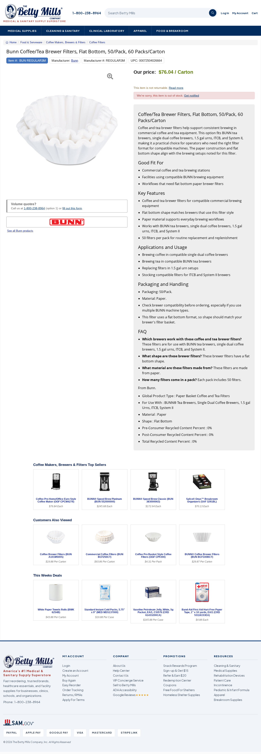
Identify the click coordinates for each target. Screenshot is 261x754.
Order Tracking (72, 690)
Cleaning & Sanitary (63, 30)
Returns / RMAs (72, 695)
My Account (240, 13)
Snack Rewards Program (180, 665)
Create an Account (75, 670)
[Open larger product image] (66, 129)
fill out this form (72, 208)
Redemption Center (177, 680)
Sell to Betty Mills (124, 685)
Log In (225, 13)
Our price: (145, 72)
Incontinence (223, 685)
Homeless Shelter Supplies (181, 695)
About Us (119, 665)
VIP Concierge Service (128, 680)
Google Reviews (131, 695)
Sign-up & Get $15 (175, 670)
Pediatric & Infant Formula (231, 690)
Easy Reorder (71, 685)
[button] (10, 129)
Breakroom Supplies (228, 700)
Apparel (140, 30)
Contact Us (120, 675)
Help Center (121, 670)
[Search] (212, 13)
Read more (176, 87)
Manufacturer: (61, 60)
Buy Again (69, 680)
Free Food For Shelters (179, 690)
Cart (255, 13)
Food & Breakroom (172, 30)
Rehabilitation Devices (229, 675)
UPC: (134, 60)
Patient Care (222, 680)
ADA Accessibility (125, 690)
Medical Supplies (22, 30)
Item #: (13, 60)
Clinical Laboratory (106, 30)
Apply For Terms (73, 700)
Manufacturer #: (94, 60)
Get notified (191, 95)
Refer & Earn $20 (174, 675)
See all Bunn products (20, 230)
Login (66, 665)
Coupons (169, 685)
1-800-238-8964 (86, 13)
